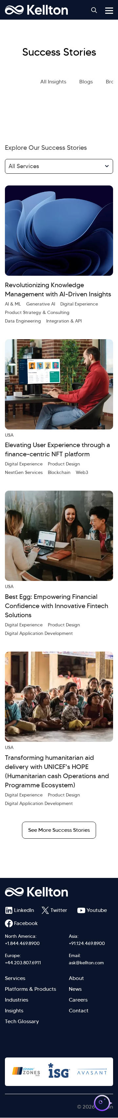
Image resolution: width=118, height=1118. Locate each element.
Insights (14, 1010)
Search (94, 10)
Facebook (26, 923)
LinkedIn (24, 910)
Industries (16, 1000)
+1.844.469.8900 (22, 943)
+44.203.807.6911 (23, 963)
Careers (78, 1000)
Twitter (58, 910)
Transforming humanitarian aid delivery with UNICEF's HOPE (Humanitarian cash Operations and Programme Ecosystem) (57, 771)
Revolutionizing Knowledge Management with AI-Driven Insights (58, 289)
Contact (78, 1010)
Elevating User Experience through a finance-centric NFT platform (57, 449)
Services (15, 978)
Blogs (86, 82)
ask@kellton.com (86, 963)
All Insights (53, 82)
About (76, 978)
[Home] (36, 10)
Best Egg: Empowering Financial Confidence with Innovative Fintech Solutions (56, 606)
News (75, 989)
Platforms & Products (30, 989)
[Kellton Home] (59, 892)
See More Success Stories (59, 830)
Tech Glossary (22, 1021)
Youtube (97, 910)
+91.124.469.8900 (87, 943)
